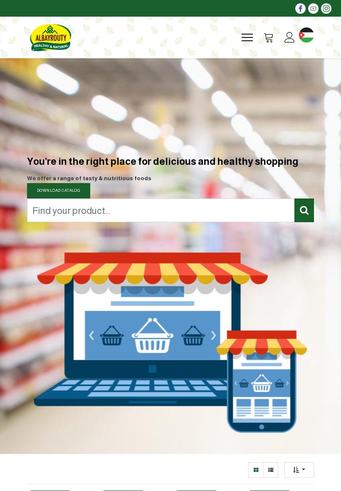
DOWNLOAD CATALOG (58, 190)
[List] (270, 470)
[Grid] (256, 470)
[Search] (304, 210)
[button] (299, 470)
